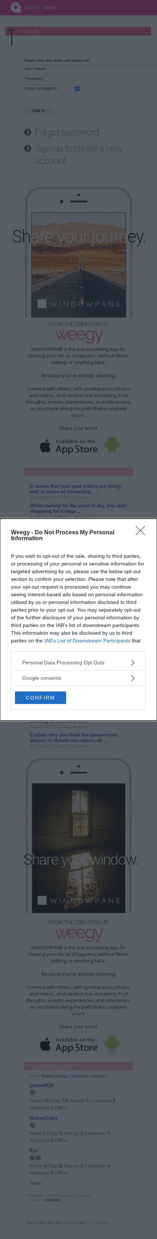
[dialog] (78, 620)
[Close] (143, 533)
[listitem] (78, 663)
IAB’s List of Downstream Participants (87, 640)
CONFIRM (40, 698)
